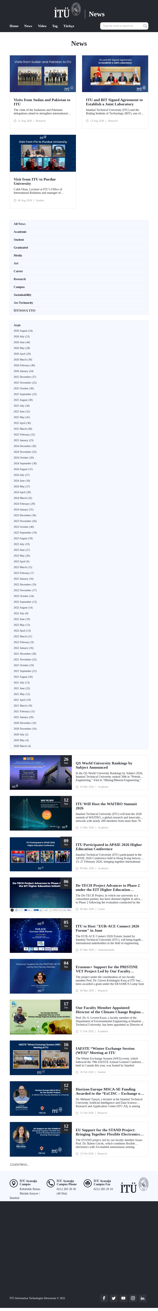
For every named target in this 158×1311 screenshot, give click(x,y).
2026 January (24, 371)
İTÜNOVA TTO (24, 310)
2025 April (22, 423)
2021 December (25, 653)
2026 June (22, 342)
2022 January (24, 648)
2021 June (22, 688)
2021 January (24, 717)
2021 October (24, 665)
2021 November (25, 659)
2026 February (24, 365)
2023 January (24, 578)
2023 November (25, 521)
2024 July (22, 475)
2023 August (23, 538)
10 (25, 1164)
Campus (19, 287)
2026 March (23, 359)
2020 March (22, 746)
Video (42, 26)
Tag (55, 26)
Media (18, 255)
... (28, 1164)
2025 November (25, 382)
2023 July (22, 544)
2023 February (24, 573)
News (28, 26)
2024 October (24, 457)
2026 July (22, 336)
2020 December (25, 723)
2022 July (21, 613)
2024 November (25, 451)
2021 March (23, 705)
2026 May (22, 348)
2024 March (23, 498)
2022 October (24, 596)
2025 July (22, 405)
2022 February (24, 642)
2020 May (21, 740)
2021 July (22, 682)
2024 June (22, 480)
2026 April (22, 353)
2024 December (25, 446)
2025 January (24, 440)
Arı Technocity (23, 302)
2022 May (22, 624)
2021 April (22, 699)
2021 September (25, 671)
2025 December (25, 376)
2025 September (25, 394)
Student (19, 239)
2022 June (22, 619)
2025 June (22, 411)
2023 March (23, 567)
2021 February (24, 711)
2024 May (22, 486)
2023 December (25, 515)
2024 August (23, 469)
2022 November (25, 590)
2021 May (22, 694)
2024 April (22, 492)
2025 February (24, 434)
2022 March (23, 636)
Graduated (21, 247)
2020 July (21, 734)
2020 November (25, 728)
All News (19, 224)
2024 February (24, 503)
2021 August (23, 676)
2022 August (23, 607)
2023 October (24, 526)
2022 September (25, 601)
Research (20, 279)
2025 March (23, 428)
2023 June (22, 550)
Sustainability (22, 294)
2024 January (24, 509)
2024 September (25, 463)
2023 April (21, 561)
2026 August (23, 330)
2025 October (24, 388)
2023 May (22, 555)
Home (14, 26)
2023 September (25, 532)
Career (18, 271)
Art (16, 263)
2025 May (22, 417)
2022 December (25, 584)
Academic (20, 231)
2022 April (22, 630)
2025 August (23, 400)
